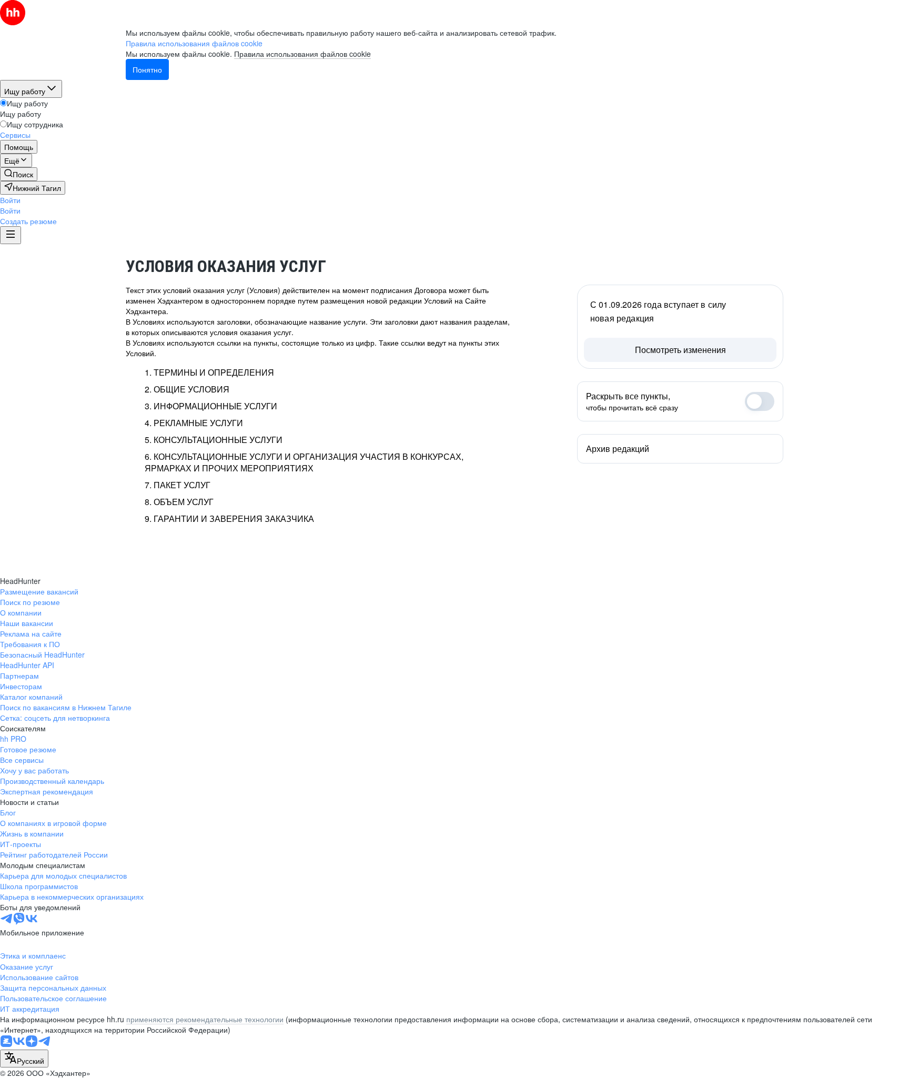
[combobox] (24, 1058)
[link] (18, 174)
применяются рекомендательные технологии (205, 1019)
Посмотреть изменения (680, 350)
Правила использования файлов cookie (302, 53)
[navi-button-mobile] (10, 235)
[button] (10, 200)
